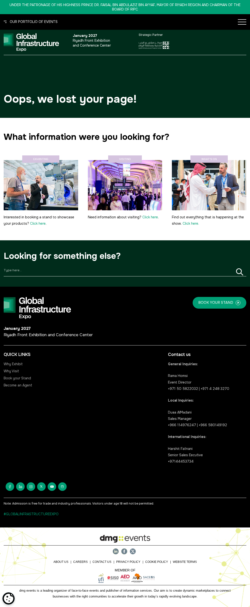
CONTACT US (102, 562)
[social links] (10, 486)
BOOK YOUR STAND (215, 302)
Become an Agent (18, 385)
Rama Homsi (178, 376)
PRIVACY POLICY (128, 562)
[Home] (35, 42)
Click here (38, 223)
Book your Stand (17, 378)
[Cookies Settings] (8, 598)
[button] (31, 22)
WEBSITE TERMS (185, 562)
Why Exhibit (13, 364)
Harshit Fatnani (180, 448)
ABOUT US (60, 562)
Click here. (191, 223)
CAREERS (80, 562)
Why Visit (11, 371)
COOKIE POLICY (156, 562)
